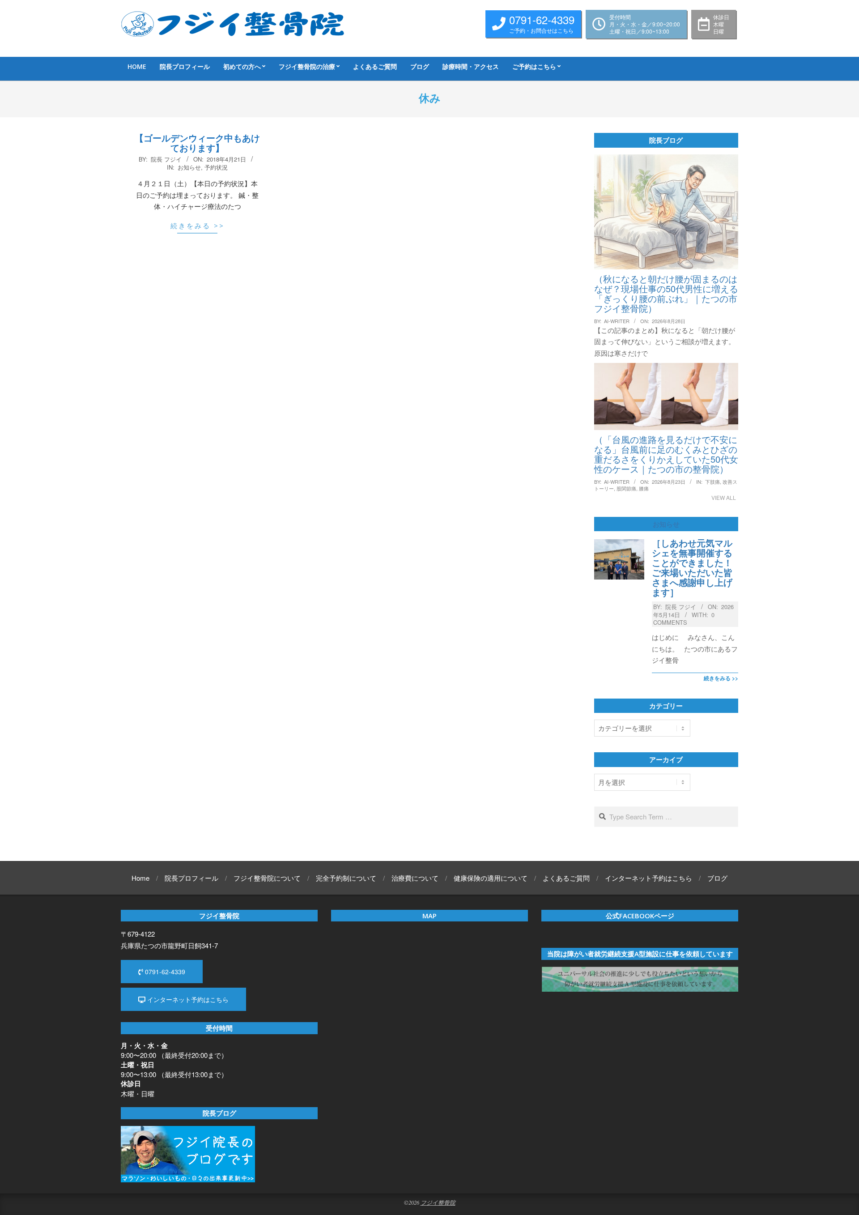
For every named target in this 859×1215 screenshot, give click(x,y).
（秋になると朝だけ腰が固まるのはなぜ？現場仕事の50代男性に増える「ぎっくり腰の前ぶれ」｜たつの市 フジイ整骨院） (666, 293)
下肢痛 (712, 481)
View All (723, 497)
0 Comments (683, 618)
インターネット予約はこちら (187, 999)
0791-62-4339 (164, 971)
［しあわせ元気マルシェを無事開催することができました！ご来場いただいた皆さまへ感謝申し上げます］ (692, 567)
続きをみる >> (197, 225)
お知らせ (189, 167)
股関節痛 (626, 488)
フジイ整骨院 (438, 1202)
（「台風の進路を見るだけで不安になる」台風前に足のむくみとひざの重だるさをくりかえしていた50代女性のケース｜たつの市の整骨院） (666, 454)
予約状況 (216, 167)
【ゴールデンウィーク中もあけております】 (197, 142)
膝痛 (644, 488)
